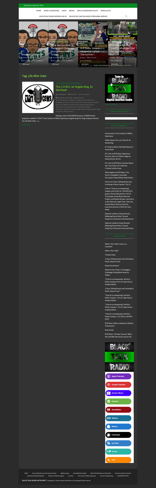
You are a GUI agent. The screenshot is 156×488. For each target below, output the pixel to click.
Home (38, 11)
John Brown (66, 102)
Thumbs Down (110, 255)
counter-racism (80, 100)
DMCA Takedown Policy (87, 11)
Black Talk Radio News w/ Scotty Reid (100, 473)
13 (115, 65)
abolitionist (61, 98)
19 (125, 65)
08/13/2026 (26, 60)
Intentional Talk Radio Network (35, 476)
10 (109, 65)
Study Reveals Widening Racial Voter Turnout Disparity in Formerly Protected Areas (119, 216)
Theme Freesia (59, 480)
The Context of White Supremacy (68, 83)
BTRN (90, 44)
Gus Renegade (61, 94)
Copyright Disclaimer (123, 475)
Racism (63, 107)
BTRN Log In (106, 11)
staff (84, 57)
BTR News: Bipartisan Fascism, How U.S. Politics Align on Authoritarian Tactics (118, 156)
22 (130, 65)
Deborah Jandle (111, 214)
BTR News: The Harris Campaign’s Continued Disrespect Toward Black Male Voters (119, 175)
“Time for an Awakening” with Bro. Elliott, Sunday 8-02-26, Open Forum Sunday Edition (118, 281)
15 (118, 65)
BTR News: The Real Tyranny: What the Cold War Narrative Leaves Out (122, 50)
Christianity (63, 100)
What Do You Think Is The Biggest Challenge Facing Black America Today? (62, 50)
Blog (23, 51)
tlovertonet (109, 133)
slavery (74, 107)
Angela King (77, 98)
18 (123, 65)
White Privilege (85, 109)
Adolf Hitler (69, 98)
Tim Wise (66, 109)
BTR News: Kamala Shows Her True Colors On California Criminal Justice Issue (119, 165)
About (72, 11)
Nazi (60, 104)
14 (116, 65)
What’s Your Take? (112, 251)
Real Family (109, 330)
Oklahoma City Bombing (70, 104)
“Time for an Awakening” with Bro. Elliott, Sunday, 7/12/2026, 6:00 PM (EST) (118, 316)
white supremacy (69, 111)
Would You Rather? (31, 54)
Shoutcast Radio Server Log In (53, 16)
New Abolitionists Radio (79, 473)
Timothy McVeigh (74, 109)
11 (111, 65)
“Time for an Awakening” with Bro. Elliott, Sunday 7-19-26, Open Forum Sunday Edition (118, 307)
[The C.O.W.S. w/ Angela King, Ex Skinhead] (37, 97)
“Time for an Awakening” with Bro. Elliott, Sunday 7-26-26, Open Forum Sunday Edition (118, 297)
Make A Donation (51, 11)
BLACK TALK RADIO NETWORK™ (34, 480)
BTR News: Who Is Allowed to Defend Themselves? (90, 51)
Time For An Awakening (106, 476)
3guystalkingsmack (29, 57)
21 (128, 65)
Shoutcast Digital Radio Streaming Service (88, 16)
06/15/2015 (73, 94)
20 (127, 65)
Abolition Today (65, 473)
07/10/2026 (122, 57)
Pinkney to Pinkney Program (56, 476)
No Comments (38, 60)
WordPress (68, 480)
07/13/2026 (92, 57)
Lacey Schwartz (87, 102)
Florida (87, 100)
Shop (64, 11)
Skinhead (69, 107)
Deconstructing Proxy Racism (123, 473)
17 (121, 65)
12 (113, 65)
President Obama (83, 104)
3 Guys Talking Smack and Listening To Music (60, 40)
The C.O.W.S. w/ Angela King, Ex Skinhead (74, 88)
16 (120, 65)
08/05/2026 (56, 60)
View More (25, 64)
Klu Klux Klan (78, 102)
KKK (71, 102)
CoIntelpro (71, 100)
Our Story (71, 476)
